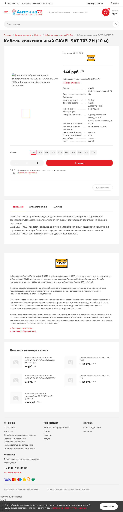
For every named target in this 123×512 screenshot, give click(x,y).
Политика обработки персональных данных (68, 489)
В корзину (79, 163)
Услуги (47, 438)
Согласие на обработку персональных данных (15, 439)
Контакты (8, 431)
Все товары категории (22, 328)
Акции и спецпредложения (56, 427)
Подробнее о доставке (27, 172)
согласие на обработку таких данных (69, 507)
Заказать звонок (12, 472)
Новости (47, 435)
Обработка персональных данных (20, 435)
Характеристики (38, 207)
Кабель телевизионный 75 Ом (59, 35)
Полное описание (71, 82)
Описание (18, 207)
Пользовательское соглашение (18, 444)
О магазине (9, 427)
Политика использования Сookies (19, 448)
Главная (7, 35)
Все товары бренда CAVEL (24, 331)
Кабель (37, 35)
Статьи (47, 431)
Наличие (57, 207)
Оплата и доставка (92, 427)
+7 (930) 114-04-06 (15, 468)
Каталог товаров (23, 35)
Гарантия (87, 431)
